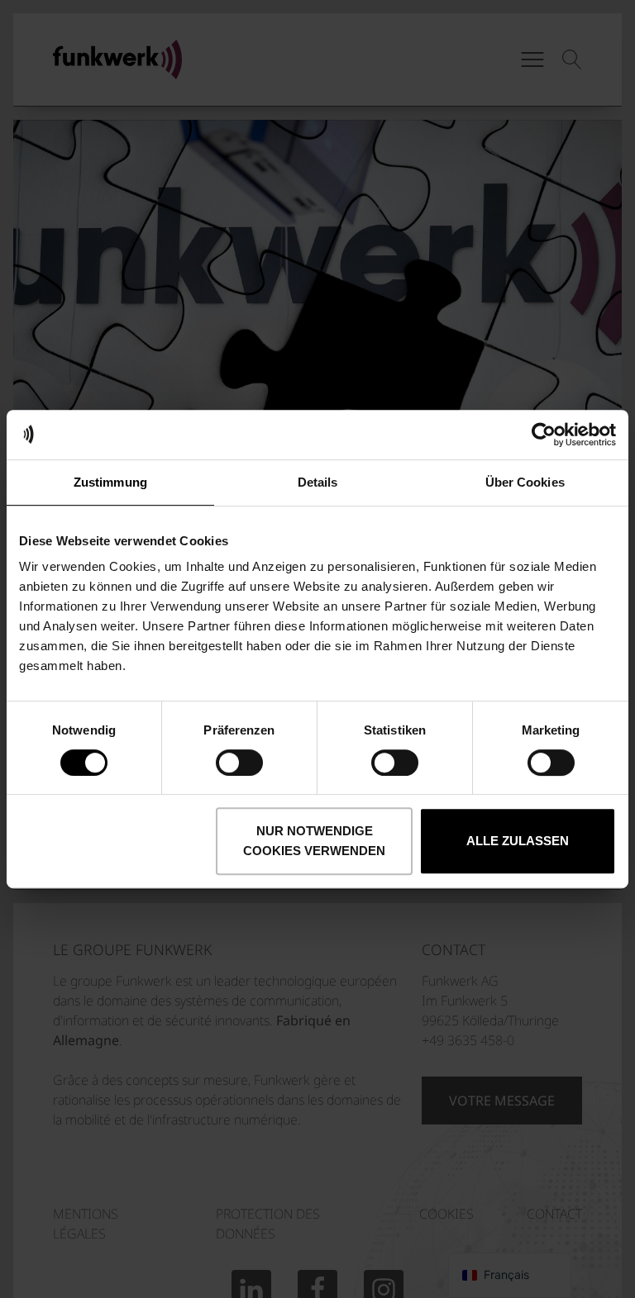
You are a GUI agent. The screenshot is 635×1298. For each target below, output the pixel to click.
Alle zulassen (517, 841)
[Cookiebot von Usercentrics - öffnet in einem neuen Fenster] (543, 434)
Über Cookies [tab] (525, 482)
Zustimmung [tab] (110, 482)
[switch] (239, 762)
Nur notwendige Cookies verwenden (314, 841)
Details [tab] (318, 482)
